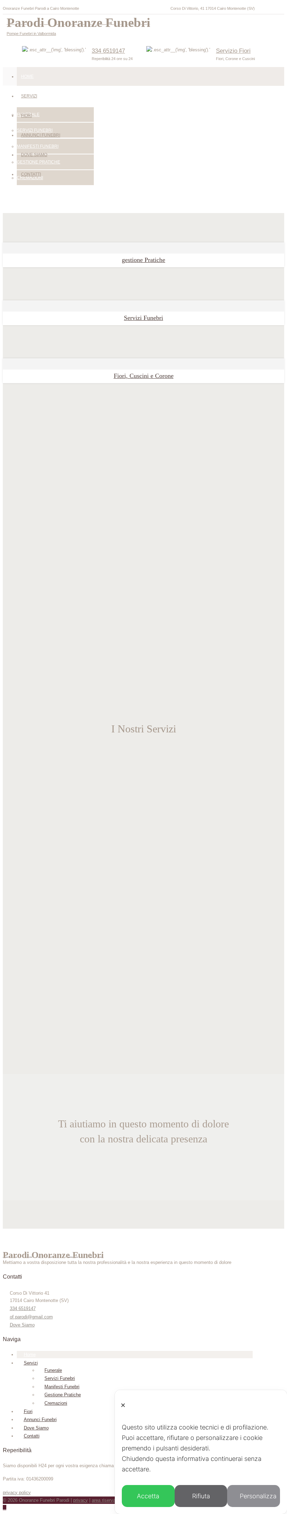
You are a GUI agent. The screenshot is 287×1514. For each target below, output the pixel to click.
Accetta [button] (148, 1496)
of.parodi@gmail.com (31, 1316)
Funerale (53, 1370)
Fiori (26, 115)
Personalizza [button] (258, 1496)
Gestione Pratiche (62, 1394)
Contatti (31, 174)
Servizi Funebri (143, 317)
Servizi (29, 96)
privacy (80, 1500)
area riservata (105, 1500)
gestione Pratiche (143, 259)
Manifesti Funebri (61, 1386)
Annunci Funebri (40, 135)
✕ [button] (123, 1405)
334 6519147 (108, 50)
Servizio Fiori (233, 50)
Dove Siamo (34, 154)
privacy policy (17, 1492)
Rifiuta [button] (201, 1496)
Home (27, 76)
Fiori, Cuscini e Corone (144, 375)
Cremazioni (55, 1403)
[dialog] (201, 1452)
